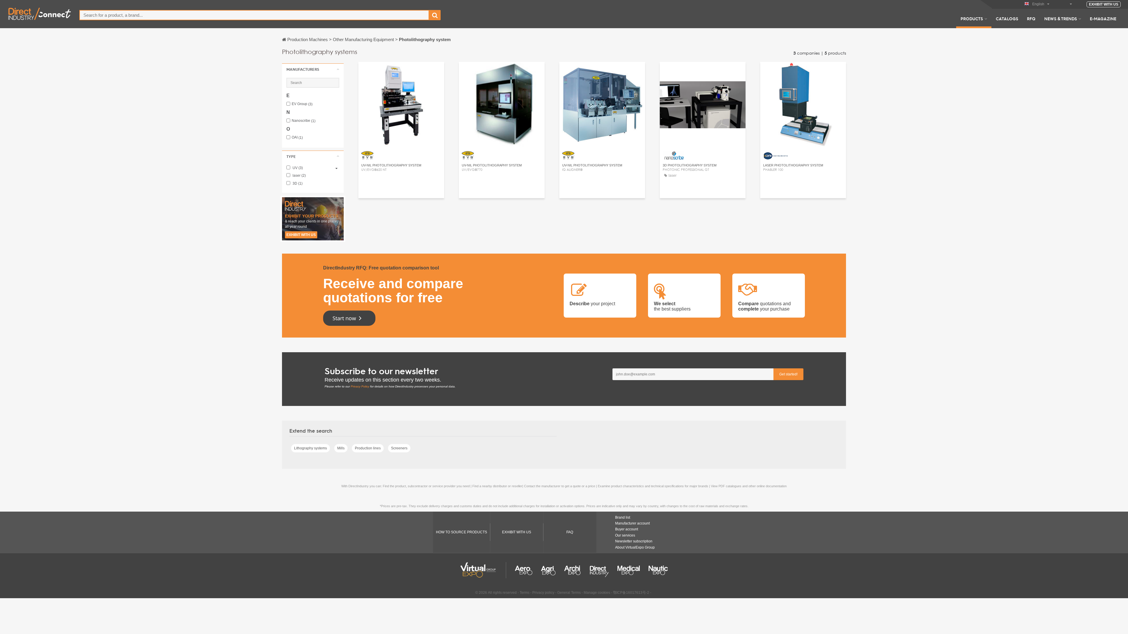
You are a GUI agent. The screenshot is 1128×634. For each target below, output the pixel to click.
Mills (341, 448)
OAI (297, 137)
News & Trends (1060, 18)
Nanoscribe (303, 121)
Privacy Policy (360, 386)
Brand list (622, 517)
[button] (312, 69)
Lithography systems (310, 448)
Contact (401, 71)
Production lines (368, 448)
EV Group (302, 104)
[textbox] (254, 15)
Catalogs (1007, 18)
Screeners (399, 448)
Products (972, 18)
